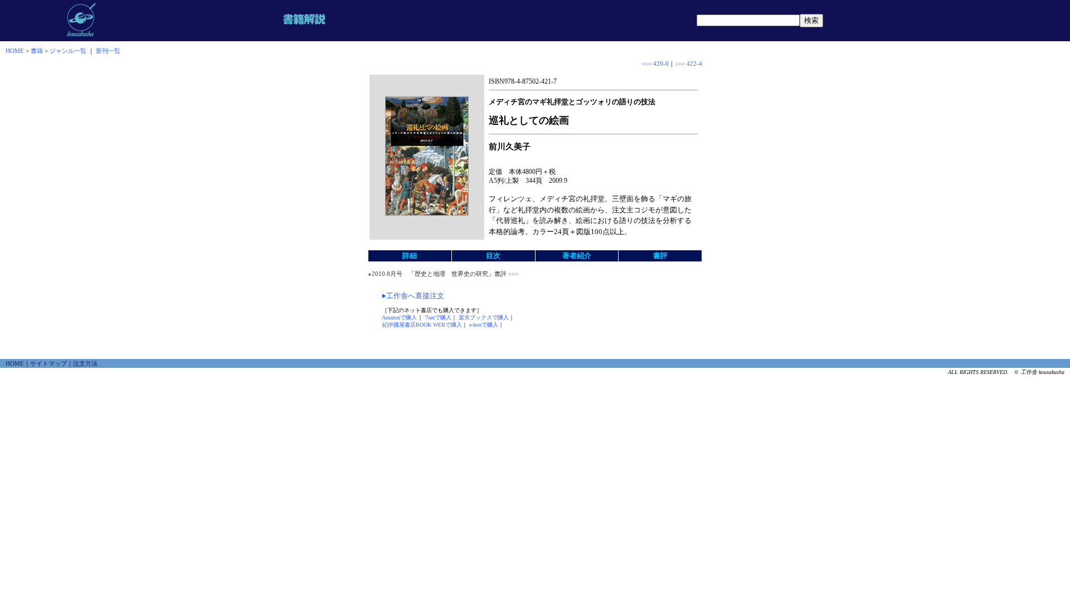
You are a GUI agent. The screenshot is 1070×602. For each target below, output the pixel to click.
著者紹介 (576, 255)
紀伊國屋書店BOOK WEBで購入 (422, 325)
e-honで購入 (483, 325)
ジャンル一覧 (68, 50)
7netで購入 (438, 317)
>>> (512, 273)
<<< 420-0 (655, 63)
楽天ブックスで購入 (484, 317)
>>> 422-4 (688, 63)
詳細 (409, 255)
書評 (660, 255)
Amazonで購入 (399, 317)
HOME (15, 50)
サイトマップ (48, 363)
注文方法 (85, 363)
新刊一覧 (108, 50)
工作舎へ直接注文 (415, 296)
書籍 (37, 50)
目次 (493, 255)
